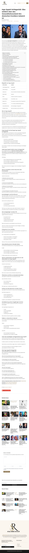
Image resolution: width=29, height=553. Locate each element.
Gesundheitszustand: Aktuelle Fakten (8, 66)
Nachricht (4, 21)
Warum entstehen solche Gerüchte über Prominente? (11, 58)
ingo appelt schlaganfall (8, 387)
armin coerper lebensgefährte (11, 382)
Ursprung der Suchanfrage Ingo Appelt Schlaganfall (11, 56)
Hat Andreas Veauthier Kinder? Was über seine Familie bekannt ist (23, 430)
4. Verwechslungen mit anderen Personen (10, 62)
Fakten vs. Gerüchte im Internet (8, 71)
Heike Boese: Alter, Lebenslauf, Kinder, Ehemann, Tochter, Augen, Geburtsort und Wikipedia (23, 443)
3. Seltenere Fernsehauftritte (8, 61)
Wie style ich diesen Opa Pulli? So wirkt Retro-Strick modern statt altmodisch (5, 418)
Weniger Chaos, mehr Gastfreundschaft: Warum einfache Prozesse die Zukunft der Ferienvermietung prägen (14, 431)
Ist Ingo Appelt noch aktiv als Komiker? (10, 76)
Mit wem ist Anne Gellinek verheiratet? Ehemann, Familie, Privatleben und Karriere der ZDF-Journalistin (6, 408)
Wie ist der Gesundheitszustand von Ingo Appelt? (12, 75)
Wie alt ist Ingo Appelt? (8, 78)
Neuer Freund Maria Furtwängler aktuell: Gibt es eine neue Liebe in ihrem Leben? (14, 407)
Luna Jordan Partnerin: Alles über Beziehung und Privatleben (5, 430)
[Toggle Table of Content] (24, 53)
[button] (6, 390)
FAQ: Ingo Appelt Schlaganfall (7, 73)
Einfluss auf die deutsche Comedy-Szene (9, 69)
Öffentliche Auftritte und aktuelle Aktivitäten (10, 68)
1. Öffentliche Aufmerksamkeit (8, 59)
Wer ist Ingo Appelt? (6, 55)
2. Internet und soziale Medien (8, 60)
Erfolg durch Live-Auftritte (7, 65)
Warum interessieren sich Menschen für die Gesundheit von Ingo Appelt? (14, 67)
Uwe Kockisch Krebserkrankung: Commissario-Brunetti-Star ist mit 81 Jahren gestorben (6, 443)
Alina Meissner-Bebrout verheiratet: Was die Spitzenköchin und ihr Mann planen (14, 418)
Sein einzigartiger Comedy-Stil (7, 64)
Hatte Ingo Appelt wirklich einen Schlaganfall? (10, 57)
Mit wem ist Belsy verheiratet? (11, 383)
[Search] (27, 3)
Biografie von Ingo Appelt (6, 54)
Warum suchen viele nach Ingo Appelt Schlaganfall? (12, 77)
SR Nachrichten (4, 535)
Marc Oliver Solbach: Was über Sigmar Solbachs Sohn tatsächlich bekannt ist (14, 442)
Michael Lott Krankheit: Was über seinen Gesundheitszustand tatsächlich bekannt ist (23, 407)
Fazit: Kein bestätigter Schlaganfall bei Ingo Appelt (11, 72)
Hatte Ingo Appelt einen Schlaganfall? (9, 74)
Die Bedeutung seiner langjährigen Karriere (9, 70)
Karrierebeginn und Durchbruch (7, 63)
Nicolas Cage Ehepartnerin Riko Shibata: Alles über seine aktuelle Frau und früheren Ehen (23, 419)
